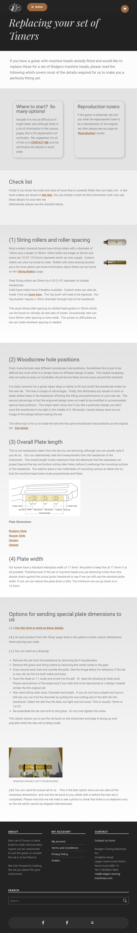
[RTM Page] (67, 922)
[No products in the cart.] (125, 9)
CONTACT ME (40, 142)
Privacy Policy (60, 854)
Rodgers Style (18, 531)
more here (35, 294)
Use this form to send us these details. (39, 628)
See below (21, 428)
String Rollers (26, 271)
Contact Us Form (105, 840)
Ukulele (14, 545)
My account (58, 841)
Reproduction (86, 133)
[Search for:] (68, 900)
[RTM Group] (43, 922)
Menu (39, 7)
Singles (13, 540)
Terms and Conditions (65, 848)
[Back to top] (92, 922)
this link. (47, 195)
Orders (56, 860)
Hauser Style (17, 535)
